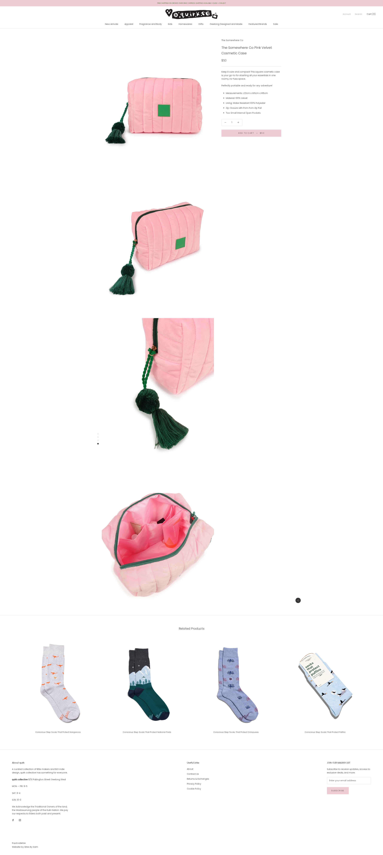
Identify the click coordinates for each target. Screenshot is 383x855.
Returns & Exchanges (198, 778)
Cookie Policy (194, 788)
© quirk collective (18, 843)
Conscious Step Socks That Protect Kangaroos (58, 732)
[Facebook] (13, 820)
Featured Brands (258, 24)
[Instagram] (20, 820)
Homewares (185, 24)
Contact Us (193, 773)
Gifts (200, 24)
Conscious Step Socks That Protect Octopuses (236, 732)
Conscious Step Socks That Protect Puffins (325, 732)
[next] (373, 686)
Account (347, 14)
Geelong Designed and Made (226, 24)
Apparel (128, 24)
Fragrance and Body (150, 24)
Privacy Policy (194, 783)
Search (358, 14)
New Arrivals (111, 24)
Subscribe (337, 790)
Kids (170, 24)
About (190, 769)
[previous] (9, 686)
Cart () (371, 14)
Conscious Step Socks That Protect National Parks (147, 732)
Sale (275, 24)
